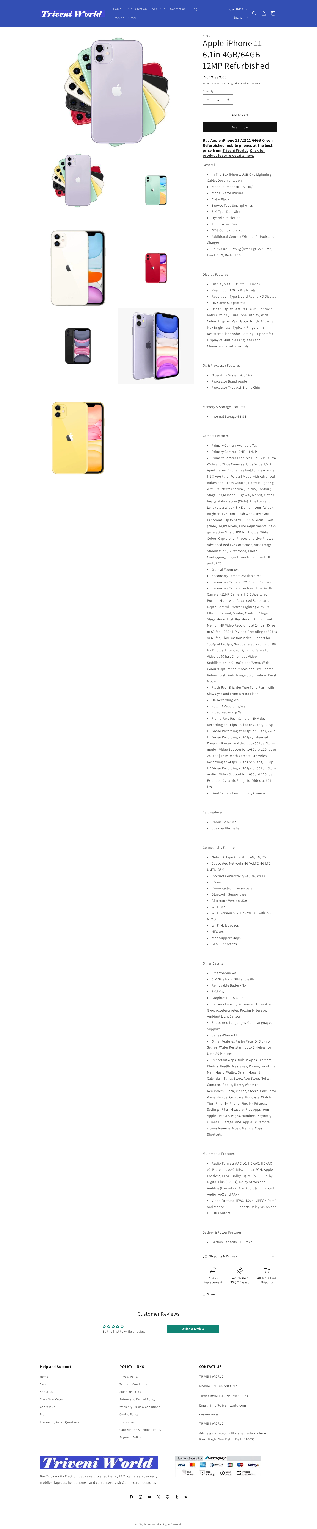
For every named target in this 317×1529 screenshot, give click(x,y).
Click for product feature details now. (234, 153)
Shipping (227, 83)
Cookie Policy (128, 1414)
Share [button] (211, 1294)
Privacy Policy (128, 1377)
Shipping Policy (130, 1392)
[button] (254, 13)
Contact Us (47, 1407)
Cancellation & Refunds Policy (140, 1430)
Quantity (208, 91)
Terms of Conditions (133, 1384)
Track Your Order (51, 1399)
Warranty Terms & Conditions (139, 1407)
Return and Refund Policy (137, 1399)
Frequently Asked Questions (59, 1422)
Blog (43, 1414)
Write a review (193, 1329)
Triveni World (235, 150)
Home (44, 1377)
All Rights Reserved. (171, 1524)
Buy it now (240, 127)
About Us (46, 1392)
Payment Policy (130, 1437)
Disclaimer (126, 1422)
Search (44, 1384)
